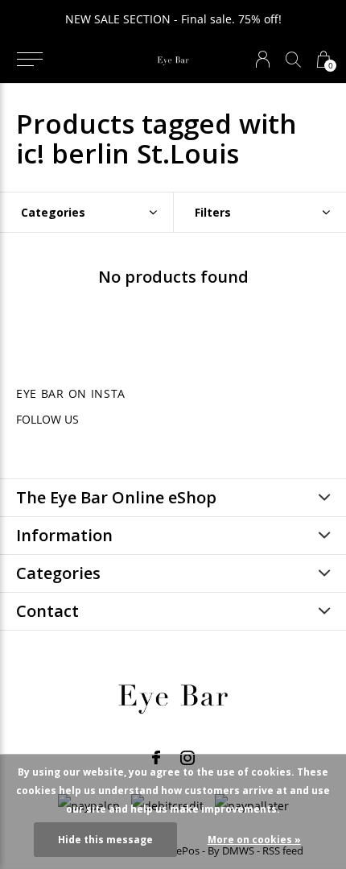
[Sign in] (263, 59)
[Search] (293, 59)
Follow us (47, 419)
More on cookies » (254, 839)
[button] (29, 59)
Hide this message (105, 839)
